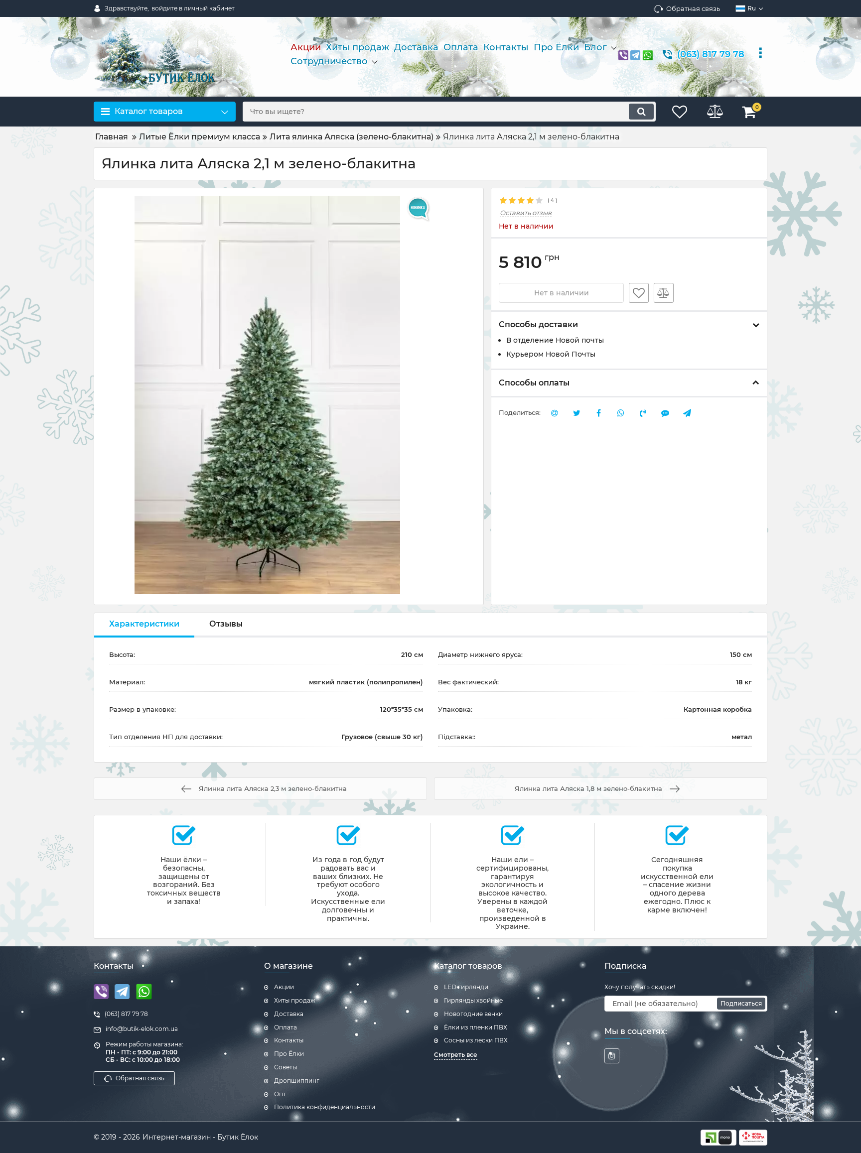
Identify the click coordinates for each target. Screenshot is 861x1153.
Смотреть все (455, 1054)
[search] (641, 112)
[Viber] (623, 54)
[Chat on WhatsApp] (647, 54)
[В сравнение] (664, 293)
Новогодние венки (473, 1014)
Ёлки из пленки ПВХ (475, 1027)
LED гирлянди (466, 987)
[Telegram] (635, 54)
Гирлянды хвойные (473, 1000)
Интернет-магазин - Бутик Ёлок (200, 1137)
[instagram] (611, 1055)
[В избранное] (639, 293)
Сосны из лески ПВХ (476, 1040)
